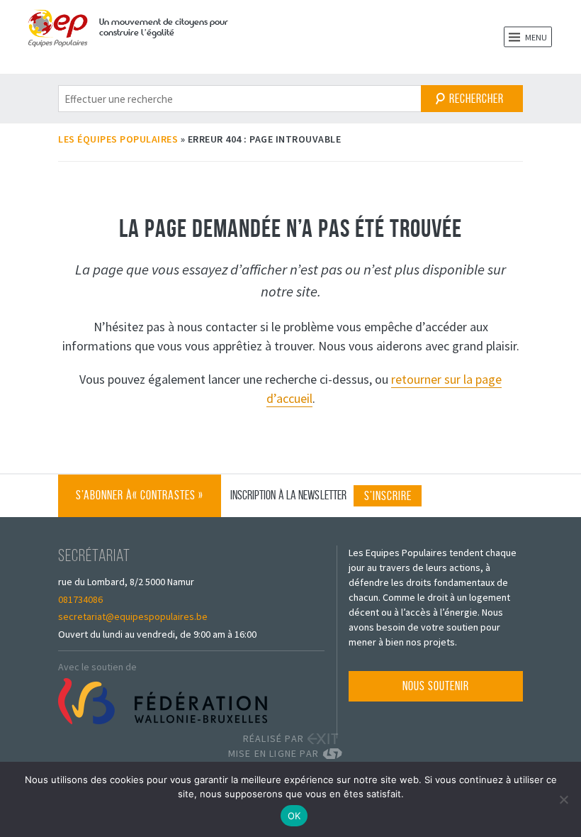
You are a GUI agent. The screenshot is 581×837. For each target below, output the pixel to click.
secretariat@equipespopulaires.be (133, 616)
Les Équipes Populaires (118, 139)
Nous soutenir (435, 686)
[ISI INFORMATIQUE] (337, 753)
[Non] (563, 799)
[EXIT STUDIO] (322, 738)
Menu (535, 37)
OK (294, 815)
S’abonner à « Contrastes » (139, 502)
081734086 (80, 599)
